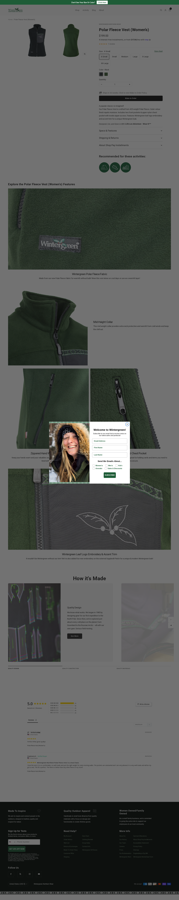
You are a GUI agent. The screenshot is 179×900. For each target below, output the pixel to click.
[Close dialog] (127, 424)
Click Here (102, 2)
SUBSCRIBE (110, 475)
